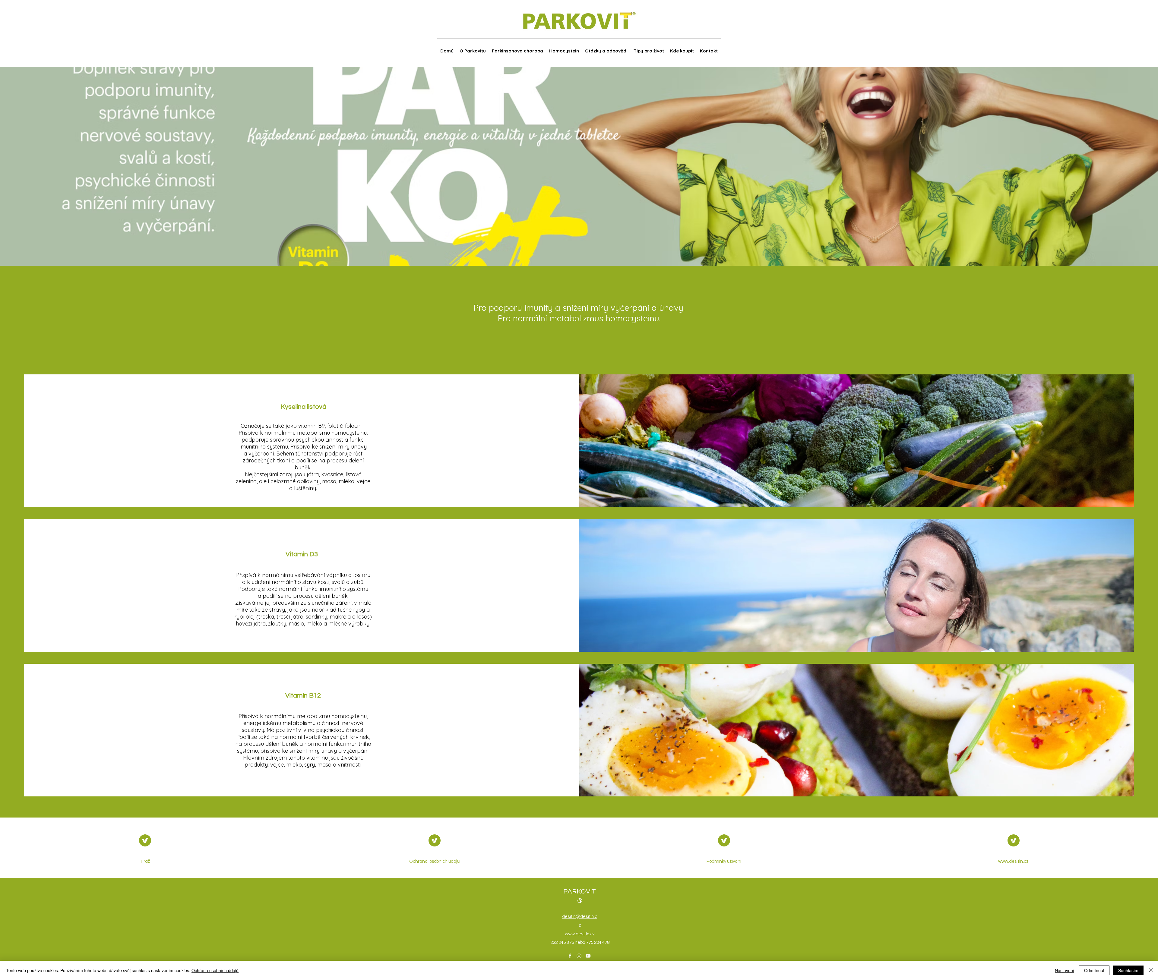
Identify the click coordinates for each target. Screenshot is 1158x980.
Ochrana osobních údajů (434, 861)
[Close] (1150, 970)
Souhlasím (1128, 970)
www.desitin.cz (1013, 861)
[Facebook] (570, 956)
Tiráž (145, 861)
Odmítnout (1094, 970)
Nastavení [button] (1064, 970)
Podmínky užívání (724, 861)
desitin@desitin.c (579, 916)
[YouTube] (588, 956)
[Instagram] (579, 956)
